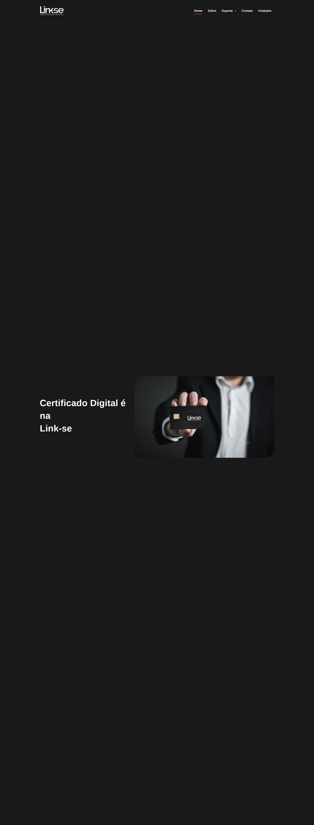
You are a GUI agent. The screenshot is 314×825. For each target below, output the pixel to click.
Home (198, 10)
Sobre (212, 10)
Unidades (264, 10)
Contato (247, 10)
